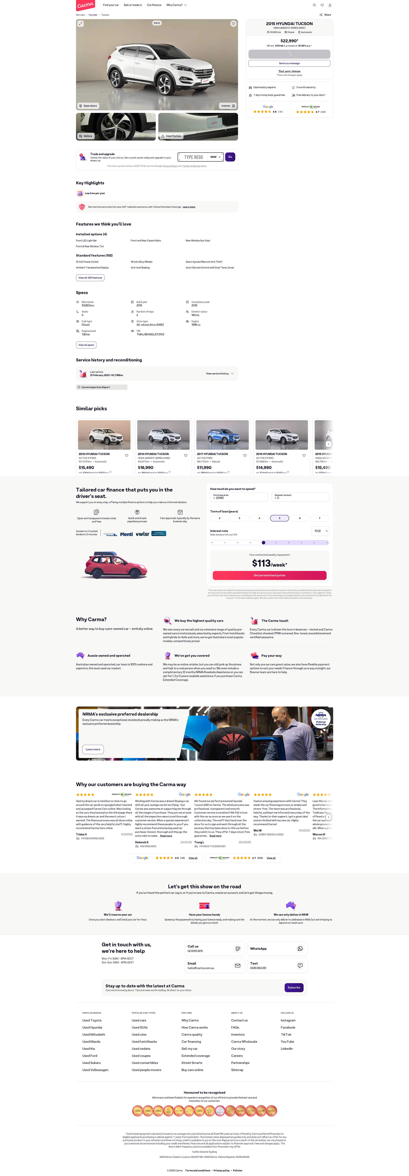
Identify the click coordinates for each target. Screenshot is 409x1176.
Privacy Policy (170, 166)
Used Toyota (91, 1020)
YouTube (287, 1041)
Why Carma (190, 1020)
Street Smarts (192, 1063)
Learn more (189, 207)
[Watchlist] (322, 5)
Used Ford (89, 1055)
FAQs (235, 1027)
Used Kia (88, 1048)
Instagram (288, 1020)
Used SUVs (140, 1027)
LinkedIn (287, 1048)
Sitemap (237, 1070)
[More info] (110, 472)
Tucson (105, 15)
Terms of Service (191, 166)
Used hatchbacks (144, 1041)
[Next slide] (328, 444)
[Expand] (80, 23)
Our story (238, 1048)
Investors (238, 1034)
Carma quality (192, 1034)
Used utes (139, 1034)
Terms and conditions (197, 1170)
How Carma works (195, 1027)
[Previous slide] (80, 444)
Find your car (111, 5)
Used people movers (146, 1070)
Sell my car (190, 1048)
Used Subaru (91, 1063)
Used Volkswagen (95, 1070)
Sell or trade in (133, 5)
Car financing (191, 1041)
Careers (237, 1055)
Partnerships (240, 1063)
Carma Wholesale (244, 1041)
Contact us (239, 1020)
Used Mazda (91, 1041)
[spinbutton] (157, 64)
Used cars (139, 1020)
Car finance (154, 5)
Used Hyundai (92, 1027)
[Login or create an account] (330, 5)
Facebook (288, 1027)
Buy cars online (192, 1070)
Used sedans (141, 1048)
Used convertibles (145, 1063)
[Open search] (314, 5)
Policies (237, 1170)
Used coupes (141, 1055)
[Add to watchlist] (233, 23)
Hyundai (93, 15)
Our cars (80, 15)
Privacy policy (222, 1170)
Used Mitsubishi (93, 1034)
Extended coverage (196, 1055)
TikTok (286, 1034)
